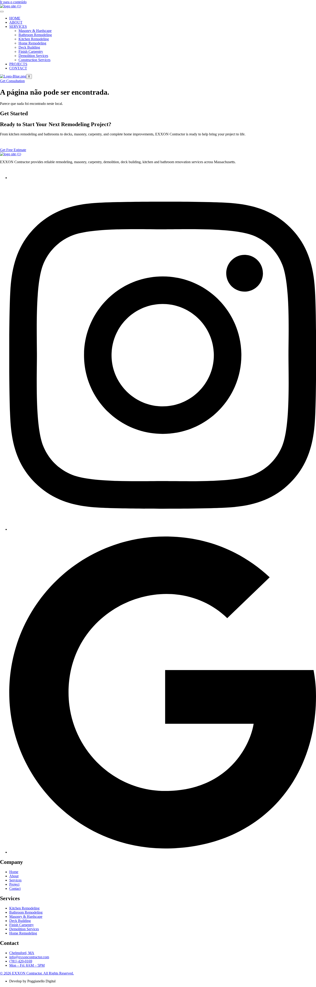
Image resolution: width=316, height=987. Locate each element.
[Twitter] (162, 529)
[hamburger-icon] (2, 11)
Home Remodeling (32, 43)
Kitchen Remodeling (34, 39)
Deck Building (29, 47)
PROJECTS (18, 64)
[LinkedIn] (162, 852)
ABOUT (15, 22)
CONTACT (18, 68)
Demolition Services (33, 56)
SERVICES (18, 26)
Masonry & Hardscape (35, 31)
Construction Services (34, 60)
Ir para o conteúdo (13, 2)
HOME (14, 18)
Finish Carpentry (31, 51)
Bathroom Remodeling (35, 35)
